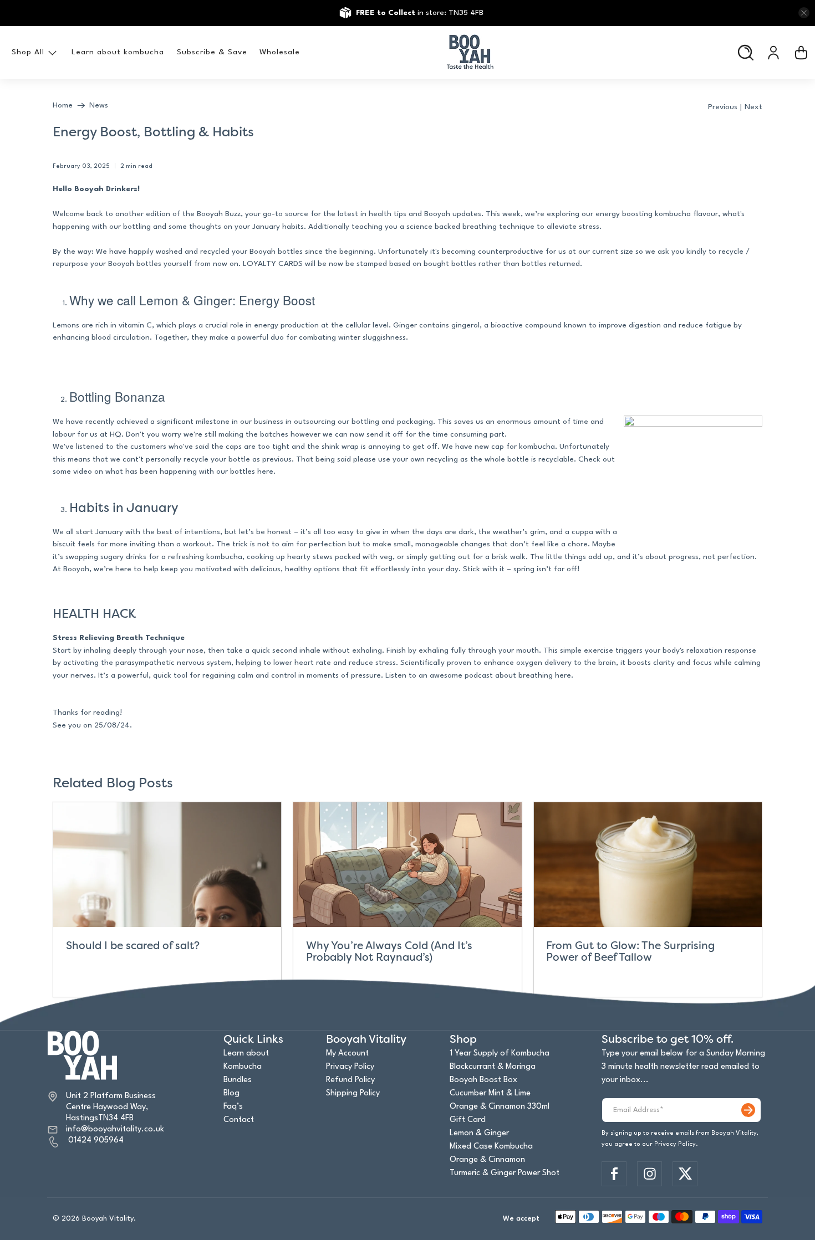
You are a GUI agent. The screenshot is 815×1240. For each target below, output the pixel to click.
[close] (803, 12)
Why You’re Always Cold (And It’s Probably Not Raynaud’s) (389, 952)
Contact (238, 1120)
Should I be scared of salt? (133, 945)
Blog (231, 1093)
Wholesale (279, 52)
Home (63, 105)
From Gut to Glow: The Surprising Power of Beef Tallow (630, 952)
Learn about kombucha (118, 52)
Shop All (28, 52)
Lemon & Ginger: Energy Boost (227, 300)
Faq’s (233, 1107)
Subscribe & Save (212, 52)
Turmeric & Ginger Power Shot (504, 1173)
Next (753, 107)
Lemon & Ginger (479, 1133)
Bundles (237, 1080)
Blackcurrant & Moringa (493, 1067)
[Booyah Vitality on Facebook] (614, 1173)
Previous (722, 107)
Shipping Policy (353, 1093)
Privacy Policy (350, 1067)
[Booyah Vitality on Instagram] (649, 1173)
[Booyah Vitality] (470, 52)
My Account (347, 1053)
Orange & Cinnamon (487, 1160)
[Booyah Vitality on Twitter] (685, 1173)
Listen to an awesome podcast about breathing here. (479, 675)
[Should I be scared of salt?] (167, 864)
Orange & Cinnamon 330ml (499, 1107)
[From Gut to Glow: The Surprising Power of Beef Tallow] (648, 864)
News (98, 105)
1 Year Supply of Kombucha (499, 1053)
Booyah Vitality (108, 1218)
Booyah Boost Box (483, 1080)
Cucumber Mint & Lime (490, 1093)
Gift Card (468, 1120)
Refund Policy (350, 1080)
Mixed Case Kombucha (491, 1146)
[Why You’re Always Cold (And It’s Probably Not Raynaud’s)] (407, 864)
